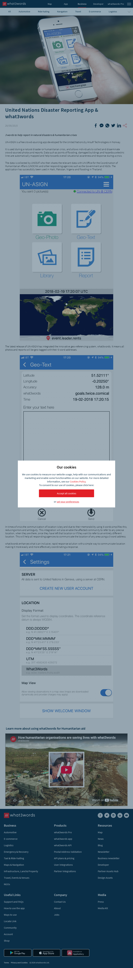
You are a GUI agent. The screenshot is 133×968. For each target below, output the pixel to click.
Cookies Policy (77, 481)
